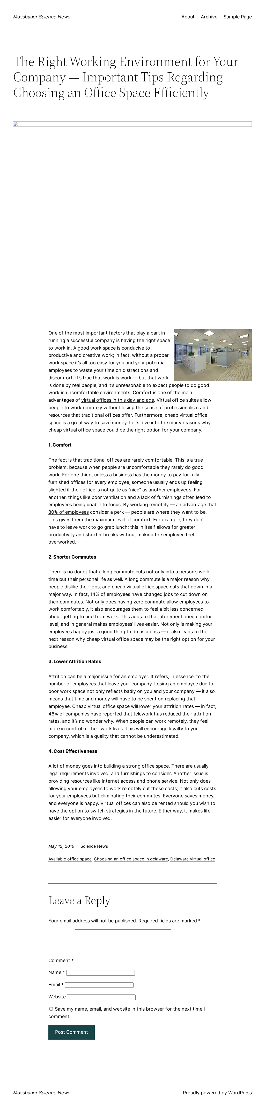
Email (56, 984)
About (188, 16)
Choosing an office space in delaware (131, 858)
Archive (209, 16)
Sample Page (238, 16)
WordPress (240, 1092)
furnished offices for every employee (88, 482)
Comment (61, 960)
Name (56, 972)
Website (57, 996)
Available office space (70, 858)
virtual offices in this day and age (117, 400)
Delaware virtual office (192, 858)
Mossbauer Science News (41, 16)
